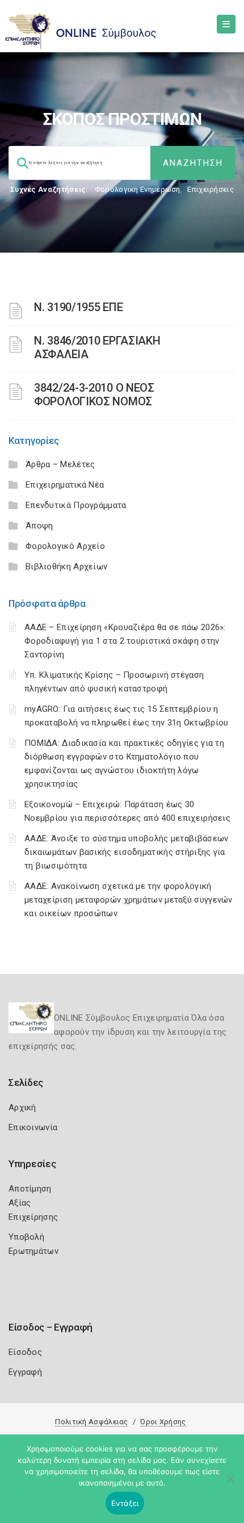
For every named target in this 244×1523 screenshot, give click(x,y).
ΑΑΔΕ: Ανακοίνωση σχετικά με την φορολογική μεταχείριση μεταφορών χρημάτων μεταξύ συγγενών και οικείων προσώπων (128, 899)
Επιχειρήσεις (210, 189)
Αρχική (22, 1107)
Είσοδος (25, 1352)
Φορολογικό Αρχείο (65, 546)
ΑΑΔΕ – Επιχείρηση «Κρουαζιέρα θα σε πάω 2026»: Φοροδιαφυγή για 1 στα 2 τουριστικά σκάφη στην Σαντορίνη (125, 641)
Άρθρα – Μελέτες (60, 464)
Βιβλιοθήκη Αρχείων (66, 566)
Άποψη (39, 526)
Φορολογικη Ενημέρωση (137, 189)
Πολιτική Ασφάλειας (91, 1421)
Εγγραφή (25, 1372)
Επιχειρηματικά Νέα (65, 485)
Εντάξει (125, 1503)
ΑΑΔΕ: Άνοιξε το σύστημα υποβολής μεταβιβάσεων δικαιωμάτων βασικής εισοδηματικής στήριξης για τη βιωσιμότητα (126, 852)
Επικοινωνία (33, 1127)
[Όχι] (229, 1484)
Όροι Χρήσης (163, 1421)
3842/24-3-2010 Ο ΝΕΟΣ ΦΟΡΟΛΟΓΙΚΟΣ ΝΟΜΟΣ (94, 394)
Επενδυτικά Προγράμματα (76, 505)
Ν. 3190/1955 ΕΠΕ (78, 307)
